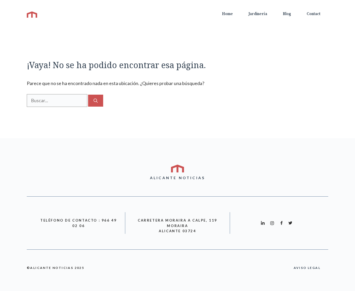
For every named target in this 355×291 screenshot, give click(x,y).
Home (227, 13)
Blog (287, 13)
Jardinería (257, 13)
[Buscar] (95, 101)
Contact (313, 13)
